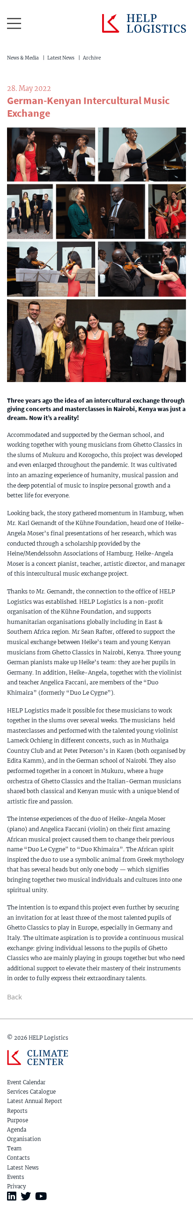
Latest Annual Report (34, 1101)
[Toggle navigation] (14, 23)
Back (14, 996)
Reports (17, 1111)
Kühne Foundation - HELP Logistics (144, 23)
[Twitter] (26, 1196)
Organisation (24, 1139)
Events (15, 1177)
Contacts (18, 1158)
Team (14, 1148)
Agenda (16, 1129)
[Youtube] (41, 1196)
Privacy (16, 1186)
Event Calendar (26, 1082)
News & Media (23, 58)
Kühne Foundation (37, 1060)
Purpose (17, 1120)
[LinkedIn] (11, 1196)
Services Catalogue (31, 1091)
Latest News (60, 58)
